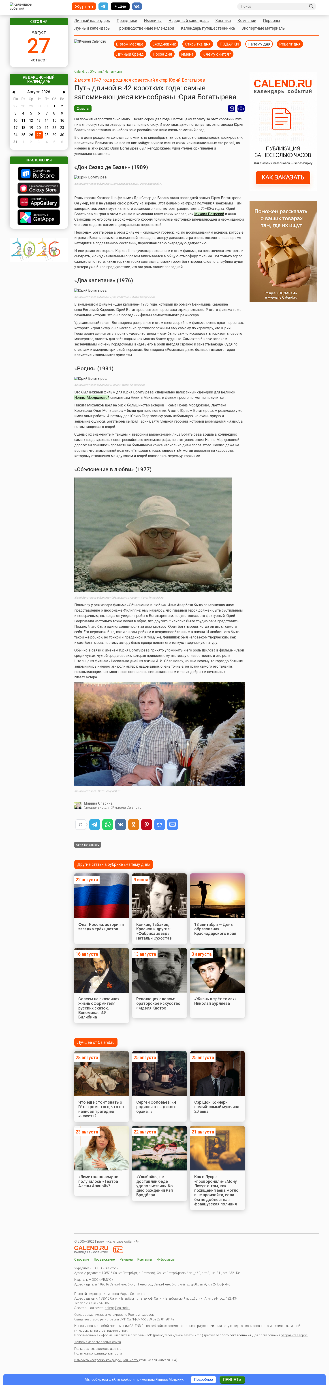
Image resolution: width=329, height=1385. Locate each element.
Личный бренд (130, 54)
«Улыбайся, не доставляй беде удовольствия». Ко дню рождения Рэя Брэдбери (154, 1185)
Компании (246, 20)
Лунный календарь (92, 28)
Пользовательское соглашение (97, 1348)
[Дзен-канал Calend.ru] (120, 6)
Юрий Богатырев (187, 80)
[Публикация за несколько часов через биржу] (283, 190)
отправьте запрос (294, 1335)
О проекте (81, 1259)
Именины (153, 20)
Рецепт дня (290, 43)
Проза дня (162, 54)
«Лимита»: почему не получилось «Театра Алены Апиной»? (98, 1181)
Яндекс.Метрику (169, 1379)
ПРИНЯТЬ (232, 1379)
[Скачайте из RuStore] (39, 174)
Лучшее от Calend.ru (96, 1042)
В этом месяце (129, 43)
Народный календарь (189, 20)
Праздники (127, 20)
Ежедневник (164, 43)
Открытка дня (198, 43)
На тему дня (259, 43)
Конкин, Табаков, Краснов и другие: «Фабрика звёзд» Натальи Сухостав (154, 931)
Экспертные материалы (263, 28)
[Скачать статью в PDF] (231, 108)
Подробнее (203, 1379)
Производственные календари (145, 28)
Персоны (271, 20)
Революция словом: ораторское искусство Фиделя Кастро (158, 1003)
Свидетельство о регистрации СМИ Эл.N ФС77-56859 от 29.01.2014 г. (124, 1319)
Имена (187, 54)
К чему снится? (216, 54)
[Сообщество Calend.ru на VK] (137, 6)
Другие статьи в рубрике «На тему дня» (113, 864)
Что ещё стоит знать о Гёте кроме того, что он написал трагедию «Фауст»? (101, 1109)
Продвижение (104, 1259)
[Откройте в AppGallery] (39, 202)
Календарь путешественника (208, 28)
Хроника (223, 20)
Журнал (96, 71)
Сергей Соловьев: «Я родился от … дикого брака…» (156, 1107)
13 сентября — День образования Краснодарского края (215, 929)
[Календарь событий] (38, 6)
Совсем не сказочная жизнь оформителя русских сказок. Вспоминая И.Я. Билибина (99, 1007)
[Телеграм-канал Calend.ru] (103, 6)
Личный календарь (92, 20)
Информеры (166, 1259)
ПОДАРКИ (229, 43)
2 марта (83, 108)
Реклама (126, 1259)
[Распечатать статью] (241, 108)
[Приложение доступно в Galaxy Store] (39, 188)
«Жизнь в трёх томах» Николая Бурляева (215, 1001)
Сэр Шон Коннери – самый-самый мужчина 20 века (216, 1107)
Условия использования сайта (97, 1342)
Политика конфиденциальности (98, 1353)
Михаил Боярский (209, 214)
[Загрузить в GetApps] (39, 217)
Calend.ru (81, 71)
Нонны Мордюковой (91, 397)
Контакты (144, 1259)
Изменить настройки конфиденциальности (106, 1360)
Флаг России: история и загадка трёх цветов (101, 926)
